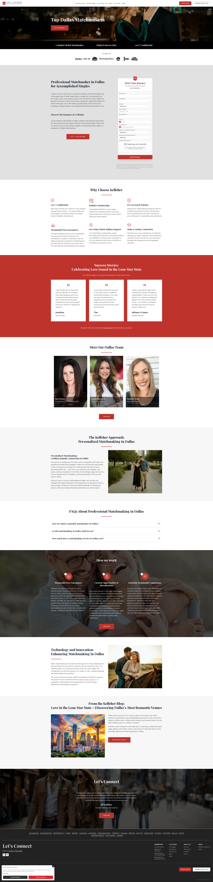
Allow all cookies (41, 877)
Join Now (106, 416)
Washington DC (104, 833)
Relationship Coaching (87, 679)
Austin (181, 833)
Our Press (117, 3)
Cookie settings (15, 877)
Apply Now (185, 3)
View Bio (70, 404)
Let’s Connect (59, 28)
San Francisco (46, 833)
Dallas (174, 833)
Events (200, 849)
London (120, 835)
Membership (80, 3)
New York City (59, 833)
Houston (166, 833)
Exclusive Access (159, 847)
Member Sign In (200, 3)
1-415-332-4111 (15, 851)
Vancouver (148, 833)
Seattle (139, 833)
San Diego (92, 833)
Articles (186, 854)
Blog (123, 3)
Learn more (5, 873)
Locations (173, 844)
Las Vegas (83, 833)
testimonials (108, 328)
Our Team (108, 3)
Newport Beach (97, 835)
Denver (75, 833)
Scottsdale (110, 835)
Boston (132, 833)
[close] (53, 866)
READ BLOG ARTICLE (119, 740)
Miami (68, 833)
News (200, 844)
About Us (187, 844)
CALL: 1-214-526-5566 (77, 136)
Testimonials (91, 3)
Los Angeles (34, 833)
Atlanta (158, 833)
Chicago (124, 833)
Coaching (100, 3)
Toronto (115, 833)
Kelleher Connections (204, 847)
